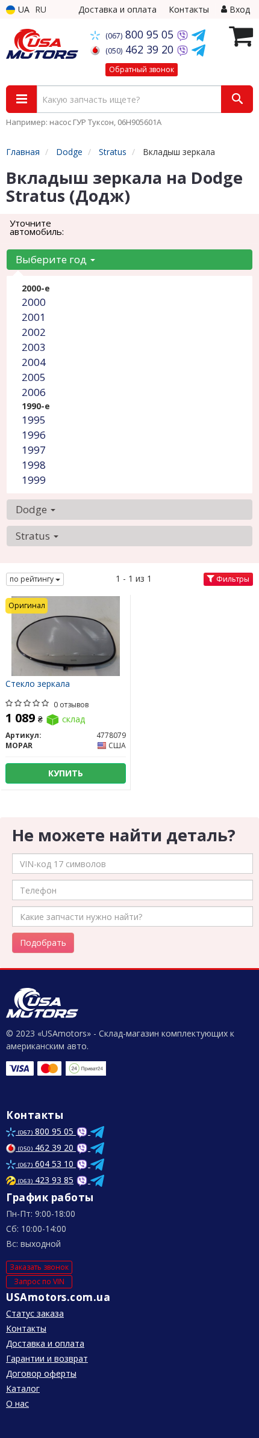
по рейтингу (32, 579)
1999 (34, 480)
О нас (17, 1403)
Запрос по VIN (39, 1281)
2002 (34, 332)
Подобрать (43, 942)
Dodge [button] (32, 509)
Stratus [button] (34, 536)
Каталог (23, 1388)
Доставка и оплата (117, 9)
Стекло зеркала (37, 684)
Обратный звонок (141, 69)
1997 (34, 450)
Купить (65, 773)
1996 (34, 435)
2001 (34, 317)
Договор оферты (41, 1373)
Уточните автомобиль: (37, 227)
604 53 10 (47, 1163)
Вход (238, 9)
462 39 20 (140, 49)
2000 (34, 302)
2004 (34, 362)
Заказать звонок (39, 1267)
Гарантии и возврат (47, 1358)
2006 (34, 392)
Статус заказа (35, 1313)
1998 (34, 465)
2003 (34, 347)
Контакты (189, 9)
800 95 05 (140, 34)
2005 (34, 377)
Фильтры (231, 579)
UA (23, 9)
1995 (34, 420)
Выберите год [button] (52, 259)
